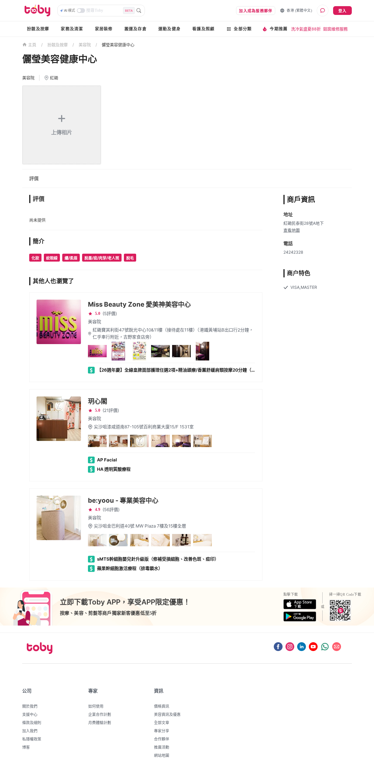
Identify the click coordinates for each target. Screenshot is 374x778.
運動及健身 (169, 29)
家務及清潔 (72, 29)
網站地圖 (161, 755)
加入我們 (29, 730)
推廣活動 (161, 747)
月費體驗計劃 (99, 722)
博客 (26, 747)
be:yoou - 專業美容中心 (123, 500)
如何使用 (95, 706)
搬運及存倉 (135, 29)
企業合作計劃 (99, 714)
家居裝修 (104, 29)
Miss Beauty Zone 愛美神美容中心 (139, 304)
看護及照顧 (203, 29)
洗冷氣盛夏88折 (306, 28)
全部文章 (161, 722)
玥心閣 (97, 401)
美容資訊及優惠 (167, 714)
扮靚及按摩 (38, 29)
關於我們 (29, 706)
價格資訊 (161, 706)
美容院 (85, 44)
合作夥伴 (161, 738)
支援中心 (29, 714)
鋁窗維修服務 (335, 28)
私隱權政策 (31, 738)
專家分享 (161, 730)
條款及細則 (31, 722)
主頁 (32, 45)
